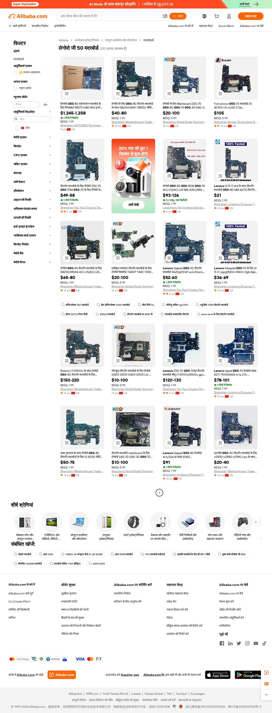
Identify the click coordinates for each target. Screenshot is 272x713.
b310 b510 (99, 563)
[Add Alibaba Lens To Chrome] (62, 675)
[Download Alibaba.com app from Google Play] (249, 675)
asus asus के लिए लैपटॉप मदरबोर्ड (217, 314)
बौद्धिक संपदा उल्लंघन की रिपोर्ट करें (184, 625)
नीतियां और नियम (70, 633)
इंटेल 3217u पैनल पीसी (77, 314)
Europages (198, 693)
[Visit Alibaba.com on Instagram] (247, 643)
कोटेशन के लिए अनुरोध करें (127, 601)
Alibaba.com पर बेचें (231, 593)
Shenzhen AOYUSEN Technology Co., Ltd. (82, 125)
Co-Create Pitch (19, 601)
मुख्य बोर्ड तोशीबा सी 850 (234, 554)
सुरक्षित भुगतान (68, 593)
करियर (12, 617)
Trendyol (181, 693)
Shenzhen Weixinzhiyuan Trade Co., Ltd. (133, 122)
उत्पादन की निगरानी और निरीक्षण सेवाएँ (81, 625)
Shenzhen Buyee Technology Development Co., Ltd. (236, 122)
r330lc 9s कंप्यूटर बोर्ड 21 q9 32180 (84, 554)
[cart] (217, 16)
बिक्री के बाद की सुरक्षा (72, 617)
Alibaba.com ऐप (153, 674)
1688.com (92, 693)
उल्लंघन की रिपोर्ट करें (178, 633)
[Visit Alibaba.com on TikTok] (264, 643)
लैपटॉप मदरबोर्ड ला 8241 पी (140, 314)
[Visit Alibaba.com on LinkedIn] (230, 643)
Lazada (136, 693)
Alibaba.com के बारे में (21, 584)
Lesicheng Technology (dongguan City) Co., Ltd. (184, 207)
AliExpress (75, 693)
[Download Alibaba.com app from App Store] (218, 675)
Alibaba (63, 40)
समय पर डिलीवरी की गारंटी (75, 609)
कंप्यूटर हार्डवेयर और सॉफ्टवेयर (121, 40)
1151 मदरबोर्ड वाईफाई (155, 554)
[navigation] (32, 267)
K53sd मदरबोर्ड (107, 314)
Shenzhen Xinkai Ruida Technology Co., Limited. (184, 122)
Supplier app (130, 674)
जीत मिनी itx (148, 304)
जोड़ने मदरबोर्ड (24, 554)
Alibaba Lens (26, 674)
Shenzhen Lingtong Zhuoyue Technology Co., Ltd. (236, 204)
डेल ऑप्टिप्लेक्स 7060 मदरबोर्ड (115, 304)
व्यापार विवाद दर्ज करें (177, 609)
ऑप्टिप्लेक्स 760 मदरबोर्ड (77, 304)
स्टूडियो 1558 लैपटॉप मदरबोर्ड (214, 304)
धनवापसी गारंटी (69, 601)
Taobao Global (153, 693)
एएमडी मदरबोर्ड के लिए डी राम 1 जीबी (193, 554)
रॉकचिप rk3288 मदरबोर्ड (30, 563)
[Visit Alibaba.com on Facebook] (221, 643)
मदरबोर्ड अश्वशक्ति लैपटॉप (177, 314)
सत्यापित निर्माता (122, 593)
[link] (266, 672)
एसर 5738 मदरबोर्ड (124, 554)
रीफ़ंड (170, 617)
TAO (169, 693)
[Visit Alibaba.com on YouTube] (255, 643)
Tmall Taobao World (115, 693)
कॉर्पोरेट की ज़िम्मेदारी (19, 609)
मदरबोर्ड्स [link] (148, 40)
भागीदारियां (224, 625)
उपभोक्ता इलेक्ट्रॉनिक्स (87, 40)
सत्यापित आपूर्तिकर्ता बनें (231, 617)
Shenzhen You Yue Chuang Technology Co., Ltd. (82, 207)
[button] (165, 16)
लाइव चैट (171, 601)
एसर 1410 (48, 554)
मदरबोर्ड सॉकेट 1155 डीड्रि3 (67, 563)
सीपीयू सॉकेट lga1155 (177, 304)
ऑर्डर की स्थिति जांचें (230, 609)
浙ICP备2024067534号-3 (244, 706)
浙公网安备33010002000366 (205, 706)
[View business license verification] (174, 707)
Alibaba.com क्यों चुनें (20, 593)
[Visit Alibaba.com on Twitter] (238, 643)
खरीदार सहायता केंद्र (177, 593)
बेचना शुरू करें (226, 601)
